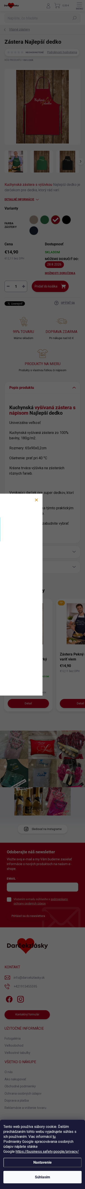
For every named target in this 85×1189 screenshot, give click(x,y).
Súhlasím (42, 1177)
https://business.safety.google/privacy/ (47, 1151)
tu (54, 1136)
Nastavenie (42, 1162)
